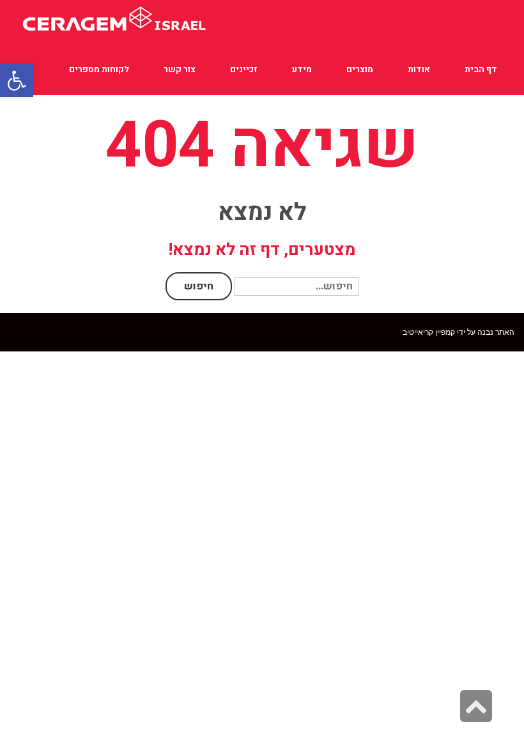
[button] (16, 80)
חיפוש (198, 286)
